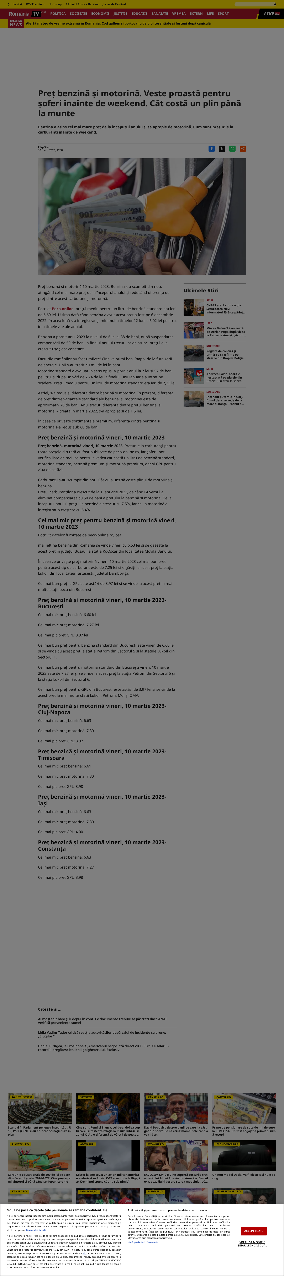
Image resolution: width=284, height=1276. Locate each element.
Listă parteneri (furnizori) (143, 1242)
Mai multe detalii (36, 1229)
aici (84, 1253)
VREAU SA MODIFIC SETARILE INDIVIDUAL (252, 1243)
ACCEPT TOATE (253, 1231)
